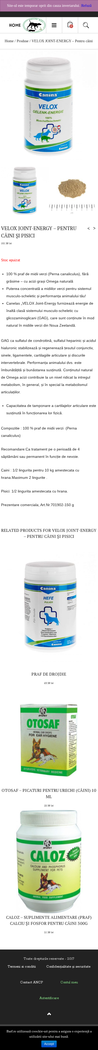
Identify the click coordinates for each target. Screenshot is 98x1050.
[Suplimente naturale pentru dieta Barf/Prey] (25, 25)
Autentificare (49, 998)
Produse (22, 41)
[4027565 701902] (72, 191)
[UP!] (49, 1016)
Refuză (86, 6)
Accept (49, 1044)
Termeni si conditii (22, 967)
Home (9, 41)
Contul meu (69, 982)
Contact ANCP (31, 982)
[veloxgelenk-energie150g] (25, 191)
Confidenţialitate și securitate (68, 967)
